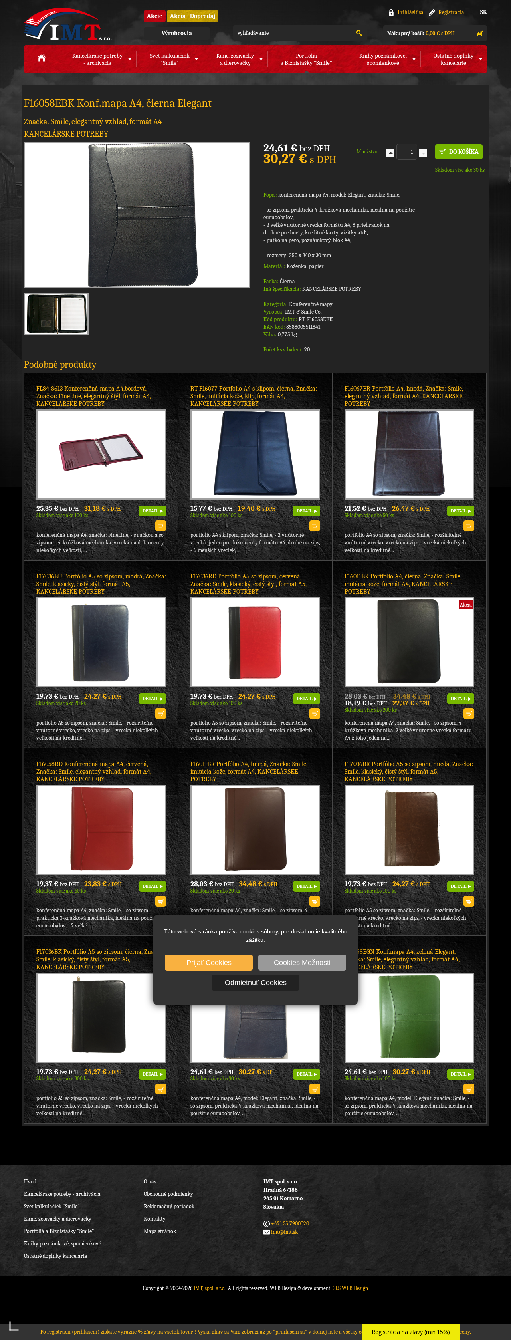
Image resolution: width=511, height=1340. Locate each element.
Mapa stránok (160, 1231)
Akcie (154, 16)
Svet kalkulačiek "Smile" (52, 1206)
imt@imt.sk (284, 1232)
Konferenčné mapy (311, 304)
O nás (150, 1182)
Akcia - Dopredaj (192, 16)
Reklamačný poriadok (169, 1206)
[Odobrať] (423, 153)
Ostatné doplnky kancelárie (55, 1256)
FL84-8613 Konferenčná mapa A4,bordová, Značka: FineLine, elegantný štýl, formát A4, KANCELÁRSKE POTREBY (93, 396)
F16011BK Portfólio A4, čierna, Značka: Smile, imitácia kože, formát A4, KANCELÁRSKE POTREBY (403, 584)
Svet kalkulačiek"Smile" (170, 59)
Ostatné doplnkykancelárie (453, 59)
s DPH (421, 33)
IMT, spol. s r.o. (68, 24)
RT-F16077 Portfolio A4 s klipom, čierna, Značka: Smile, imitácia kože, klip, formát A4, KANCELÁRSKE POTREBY (253, 396)
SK (483, 12)
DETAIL (150, 511)
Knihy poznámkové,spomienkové (383, 59)
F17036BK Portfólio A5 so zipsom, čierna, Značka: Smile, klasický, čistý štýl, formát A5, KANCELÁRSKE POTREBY (100, 959)
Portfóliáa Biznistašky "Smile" (306, 59)
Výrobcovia (177, 33)
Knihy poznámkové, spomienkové (62, 1244)
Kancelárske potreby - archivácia (62, 1194)
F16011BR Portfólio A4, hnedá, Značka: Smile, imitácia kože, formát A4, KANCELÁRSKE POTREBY (248, 771)
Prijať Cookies (209, 963)
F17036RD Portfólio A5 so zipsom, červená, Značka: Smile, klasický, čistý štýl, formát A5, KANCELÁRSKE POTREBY (248, 584)
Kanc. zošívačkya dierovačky (235, 59)
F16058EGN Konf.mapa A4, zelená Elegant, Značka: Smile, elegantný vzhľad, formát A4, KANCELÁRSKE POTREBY (402, 959)
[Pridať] (390, 153)
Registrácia (451, 12)
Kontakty (155, 1219)
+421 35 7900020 (290, 1224)
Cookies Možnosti (302, 963)
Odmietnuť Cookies (256, 983)
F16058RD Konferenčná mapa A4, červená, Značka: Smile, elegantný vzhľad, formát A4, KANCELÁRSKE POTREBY (93, 771)
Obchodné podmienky (168, 1194)
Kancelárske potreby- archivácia (97, 59)
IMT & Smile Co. (303, 311)
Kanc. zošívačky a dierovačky (57, 1219)
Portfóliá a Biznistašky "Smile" (59, 1231)
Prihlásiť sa (411, 12)
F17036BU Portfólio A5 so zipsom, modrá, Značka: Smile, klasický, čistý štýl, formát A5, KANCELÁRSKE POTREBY (101, 584)
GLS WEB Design (350, 1288)
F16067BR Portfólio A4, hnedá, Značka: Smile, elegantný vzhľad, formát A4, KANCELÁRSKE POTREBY (404, 396)
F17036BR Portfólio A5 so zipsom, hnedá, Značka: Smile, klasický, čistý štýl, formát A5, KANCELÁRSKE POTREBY (409, 771)
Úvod (30, 1182)
